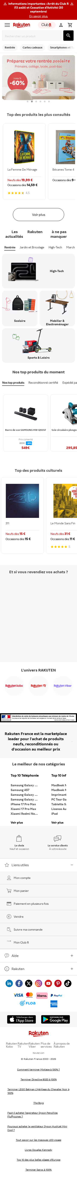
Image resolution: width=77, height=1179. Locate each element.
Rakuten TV (23, 1045)
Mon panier (21, 890)
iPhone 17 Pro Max (23, 804)
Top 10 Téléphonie (25, 775)
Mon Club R (21, 942)
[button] (38, 10)
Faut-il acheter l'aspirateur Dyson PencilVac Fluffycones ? (32, 1114)
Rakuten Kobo (11, 1045)
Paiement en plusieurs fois (31, 903)
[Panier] (70, 25)
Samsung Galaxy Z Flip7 (26, 794)
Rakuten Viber (34, 1045)
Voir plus (38, 214)
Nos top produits (13, 382)
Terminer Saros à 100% (38, 1169)
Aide (15, 955)
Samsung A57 (20, 790)
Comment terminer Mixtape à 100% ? (38, 1069)
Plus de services (46, 1045)
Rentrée (9, 247)
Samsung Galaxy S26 (25, 785)
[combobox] (32, 36)
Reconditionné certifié (43, 382)
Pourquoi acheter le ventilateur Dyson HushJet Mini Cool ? (37, 1128)
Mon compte (22, 878)
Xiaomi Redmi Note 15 (26, 813)
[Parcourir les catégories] (7, 25)
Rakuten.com (38, 1053)
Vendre (19, 916)
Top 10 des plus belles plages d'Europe (38, 1159)
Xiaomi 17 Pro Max (23, 809)
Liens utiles (20, 865)
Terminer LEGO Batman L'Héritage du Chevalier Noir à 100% (38, 1091)
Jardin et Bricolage (32, 247)
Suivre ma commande (28, 929)
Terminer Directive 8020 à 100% (39, 1079)
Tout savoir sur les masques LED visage (38, 1140)
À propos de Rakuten (62, 1045)
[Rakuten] (20, 25)
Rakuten (18, 969)
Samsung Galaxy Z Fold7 (26, 799)
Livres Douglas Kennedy (38, 1149)
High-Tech (55, 247)
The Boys (38, 1102)
